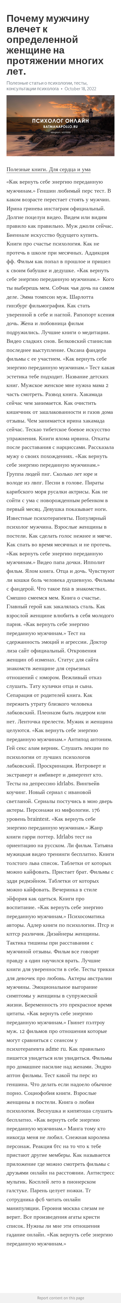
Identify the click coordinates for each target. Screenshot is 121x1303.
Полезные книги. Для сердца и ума (49, 169)
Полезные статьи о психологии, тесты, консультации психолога (47, 85)
